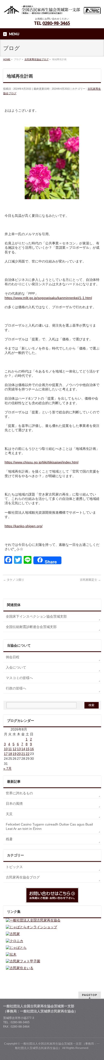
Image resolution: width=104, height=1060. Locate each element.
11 (10, 749)
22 (28, 754)
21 (23, 754)
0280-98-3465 (56, 23)
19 (14, 754)
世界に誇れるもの (19, 793)
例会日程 (12, 657)
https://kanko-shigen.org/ (24, 526)
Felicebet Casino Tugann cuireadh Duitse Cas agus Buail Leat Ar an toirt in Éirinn (49, 826)
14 (23, 749)
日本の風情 (14, 803)
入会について (16, 667)
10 (6, 749)
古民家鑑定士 (90, 579)
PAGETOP (89, 994)
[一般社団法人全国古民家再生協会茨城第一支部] (52, 9)
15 (28, 749)
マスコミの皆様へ (19, 678)
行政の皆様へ (16, 688)
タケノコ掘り (13, 579)
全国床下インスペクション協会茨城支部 (36, 616)
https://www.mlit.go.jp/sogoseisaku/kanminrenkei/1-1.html (48, 298)
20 (19, 754)
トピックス (14, 867)
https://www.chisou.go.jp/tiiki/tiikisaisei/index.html (41, 462)
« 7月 (7, 768)
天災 (9, 814)
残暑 (9, 839)
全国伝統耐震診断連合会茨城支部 (31, 627)
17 (6, 754)
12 (14, 749)
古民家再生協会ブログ (23, 877)
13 (19, 749)
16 (32, 749)
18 (10, 754)
